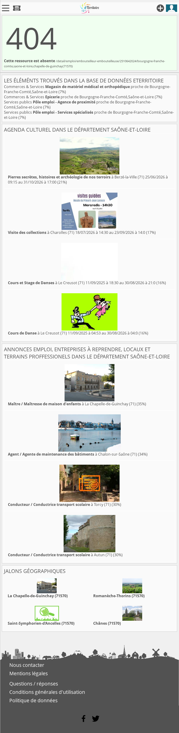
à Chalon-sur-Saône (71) (72, 454)
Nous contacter (26, 665)
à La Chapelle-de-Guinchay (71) (72, 403)
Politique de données (33, 700)
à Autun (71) (60, 554)
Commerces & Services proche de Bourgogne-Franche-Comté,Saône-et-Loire (79, 96)
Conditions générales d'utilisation (47, 692)
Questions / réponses (33, 683)
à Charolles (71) (41, 232)
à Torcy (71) (59, 504)
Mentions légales (28, 673)
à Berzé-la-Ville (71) (76, 177)
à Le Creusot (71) (46, 282)
